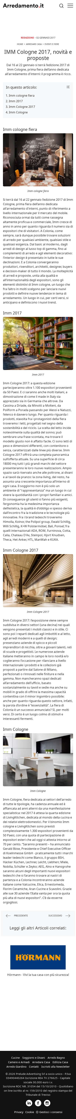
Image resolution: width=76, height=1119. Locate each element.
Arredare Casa (41, 1062)
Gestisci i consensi (50, 1112)
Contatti (34, 1066)
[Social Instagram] (47, 1102)
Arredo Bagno (56, 1057)
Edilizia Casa (60, 1062)
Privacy (18, 1112)
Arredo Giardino (16, 1066)
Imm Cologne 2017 (22, 107)
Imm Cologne (18, 112)
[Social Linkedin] (29, 1102)
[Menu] (70, 5)
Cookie (29, 1112)
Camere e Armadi (19, 1062)
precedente (20, 915)
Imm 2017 (16, 101)
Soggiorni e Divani (33, 1057)
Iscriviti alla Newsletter (55, 1066)
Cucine (15, 1057)
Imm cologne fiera (21, 95)
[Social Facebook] (38, 1102)
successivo (56, 915)
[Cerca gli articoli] (61, 5)
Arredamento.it (23, 5)
